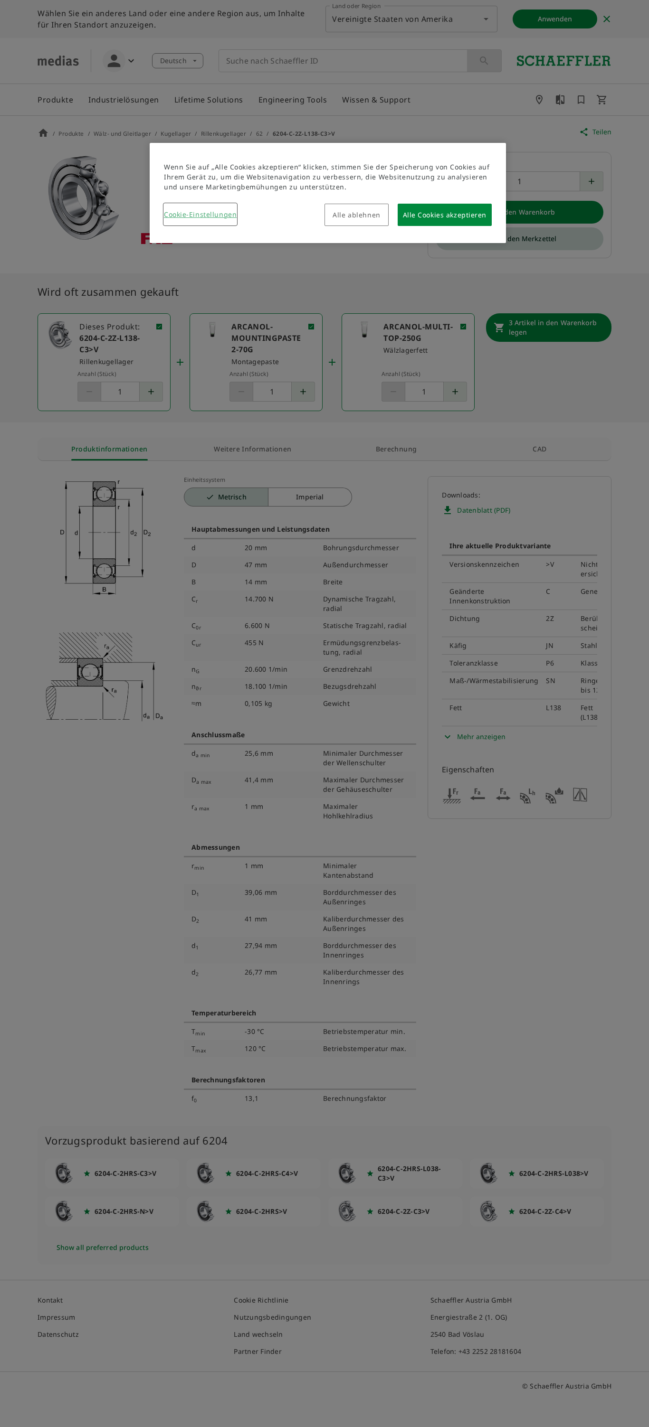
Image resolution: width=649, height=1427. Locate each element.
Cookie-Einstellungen (200, 214)
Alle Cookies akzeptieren (445, 214)
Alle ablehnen (356, 214)
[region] (328, 193)
